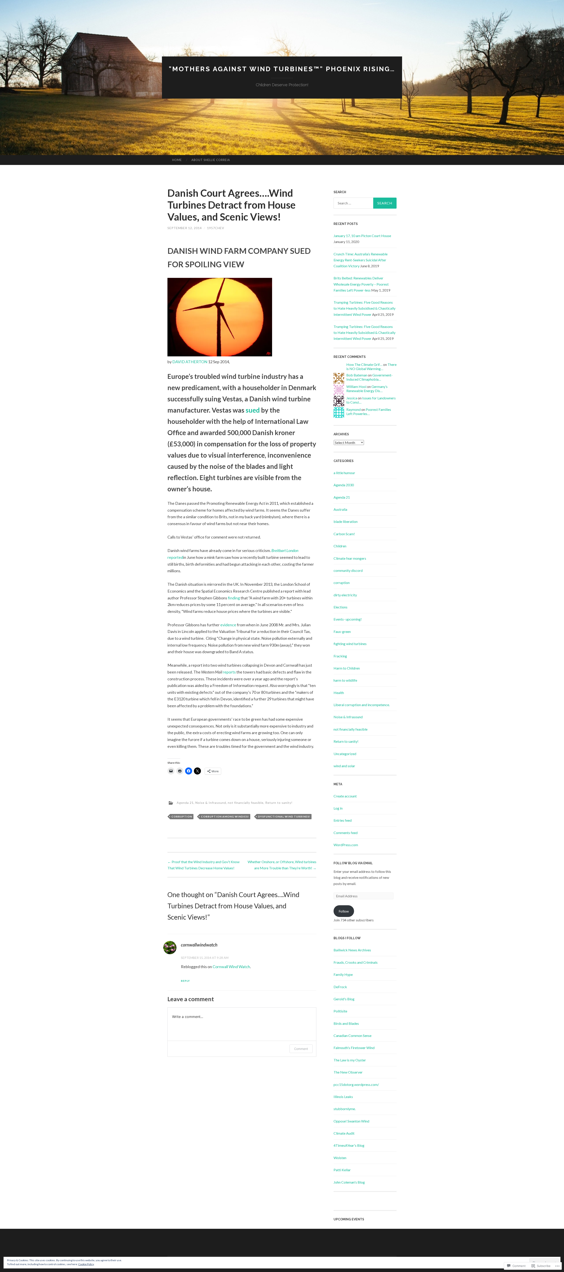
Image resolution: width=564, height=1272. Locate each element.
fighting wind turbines (350, 644)
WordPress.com (346, 845)
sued (253, 410)
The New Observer (348, 1072)
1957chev (215, 228)
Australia (340, 509)
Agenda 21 (185, 802)
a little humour (344, 473)
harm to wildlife (345, 680)
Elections (340, 607)
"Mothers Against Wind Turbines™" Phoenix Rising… (282, 69)
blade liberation (346, 521)
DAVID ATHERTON (189, 361)
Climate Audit (344, 1133)
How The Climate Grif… (364, 364)
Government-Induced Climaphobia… (369, 377)
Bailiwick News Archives (352, 950)
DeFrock (340, 987)
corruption (181, 816)
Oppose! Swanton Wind (351, 1121)
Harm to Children (347, 668)
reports (229, 672)
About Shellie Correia (210, 160)
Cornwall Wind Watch (231, 966)
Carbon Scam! (344, 534)
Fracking (340, 656)
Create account (345, 796)
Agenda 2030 (344, 485)
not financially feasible (245, 802)
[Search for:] (365, 203)
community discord (348, 570)
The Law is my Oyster (350, 1060)
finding (234, 597)
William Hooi (356, 386)
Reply (185, 980)
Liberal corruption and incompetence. (362, 705)
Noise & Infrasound (210, 802)
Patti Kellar (342, 1170)
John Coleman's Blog (349, 1182)
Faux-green (342, 631)
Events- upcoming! (348, 619)
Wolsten (340, 1158)
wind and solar (344, 766)
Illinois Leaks (343, 1096)
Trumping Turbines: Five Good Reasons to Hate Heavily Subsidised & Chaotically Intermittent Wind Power (364, 308)
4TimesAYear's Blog (349, 1145)
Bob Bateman (356, 375)
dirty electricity (345, 595)
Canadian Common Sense (352, 1035)
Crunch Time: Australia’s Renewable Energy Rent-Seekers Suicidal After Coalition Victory (361, 260)
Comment (301, 1049)
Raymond (353, 409)
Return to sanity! (279, 802)
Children (340, 546)
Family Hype (343, 974)
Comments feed (346, 833)
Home (177, 160)
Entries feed (343, 820)
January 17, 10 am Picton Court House (362, 236)
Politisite (340, 1011)
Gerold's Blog (344, 999)
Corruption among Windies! (225, 816)
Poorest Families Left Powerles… (368, 411)
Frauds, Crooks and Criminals (356, 962)
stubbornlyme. (345, 1109)
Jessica (351, 398)
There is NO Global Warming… (371, 366)
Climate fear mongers (350, 558)
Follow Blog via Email (353, 863)
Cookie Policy (86, 1264)
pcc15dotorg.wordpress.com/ (356, 1084)
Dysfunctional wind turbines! (284, 816)
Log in (338, 808)
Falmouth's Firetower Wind (354, 1048)
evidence (228, 624)
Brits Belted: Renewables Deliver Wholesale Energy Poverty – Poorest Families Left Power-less (361, 284)
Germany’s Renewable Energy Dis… (367, 388)
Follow (344, 911)
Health (339, 692)
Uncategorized (345, 754)
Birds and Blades (346, 1023)
